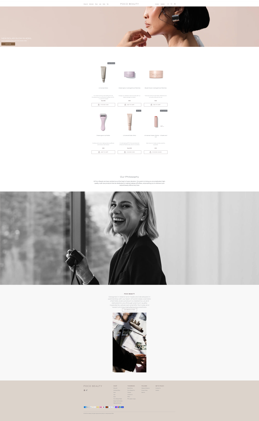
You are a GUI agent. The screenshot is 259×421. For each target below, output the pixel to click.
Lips (100, 4)
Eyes (104, 4)
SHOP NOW (8, 44)
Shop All (86, 4)
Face (96, 4)
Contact (157, 4)
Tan (108, 4)
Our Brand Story (129, 347)
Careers (163, 4)
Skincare (91, 4)
